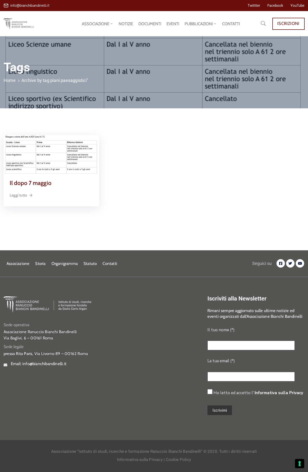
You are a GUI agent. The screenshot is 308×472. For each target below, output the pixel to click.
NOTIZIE (126, 23)
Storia (40, 263)
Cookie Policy (178, 459)
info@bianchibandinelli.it (30, 5)
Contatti (110, 263)
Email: (38, 363)
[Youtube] (300, 263)
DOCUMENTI (149, 23)
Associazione (17, 263)
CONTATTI (231, 23)
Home (10, 80)
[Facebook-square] (280, 263)
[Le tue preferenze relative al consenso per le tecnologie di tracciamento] (299, 463)
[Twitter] (290, 263)
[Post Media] (51, 154)
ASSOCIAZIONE (95, 23)
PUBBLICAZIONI (199, 23)
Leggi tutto (18, 195)
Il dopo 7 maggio (30, 182)
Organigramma (64, 263)
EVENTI (173, 23)
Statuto (90, 263)
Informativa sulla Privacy (279, 393)
